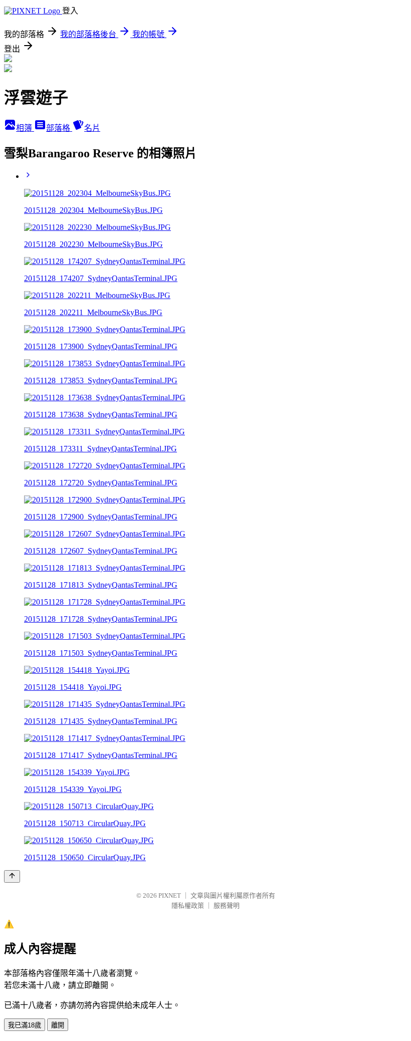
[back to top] (12, 876)
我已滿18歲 (24, 1025)
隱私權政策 (187, 905)
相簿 (25, 128)
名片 (92, 128)
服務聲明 (227, 905)
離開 (57, 1025)
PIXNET (169, 895)
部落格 (59, 128)
